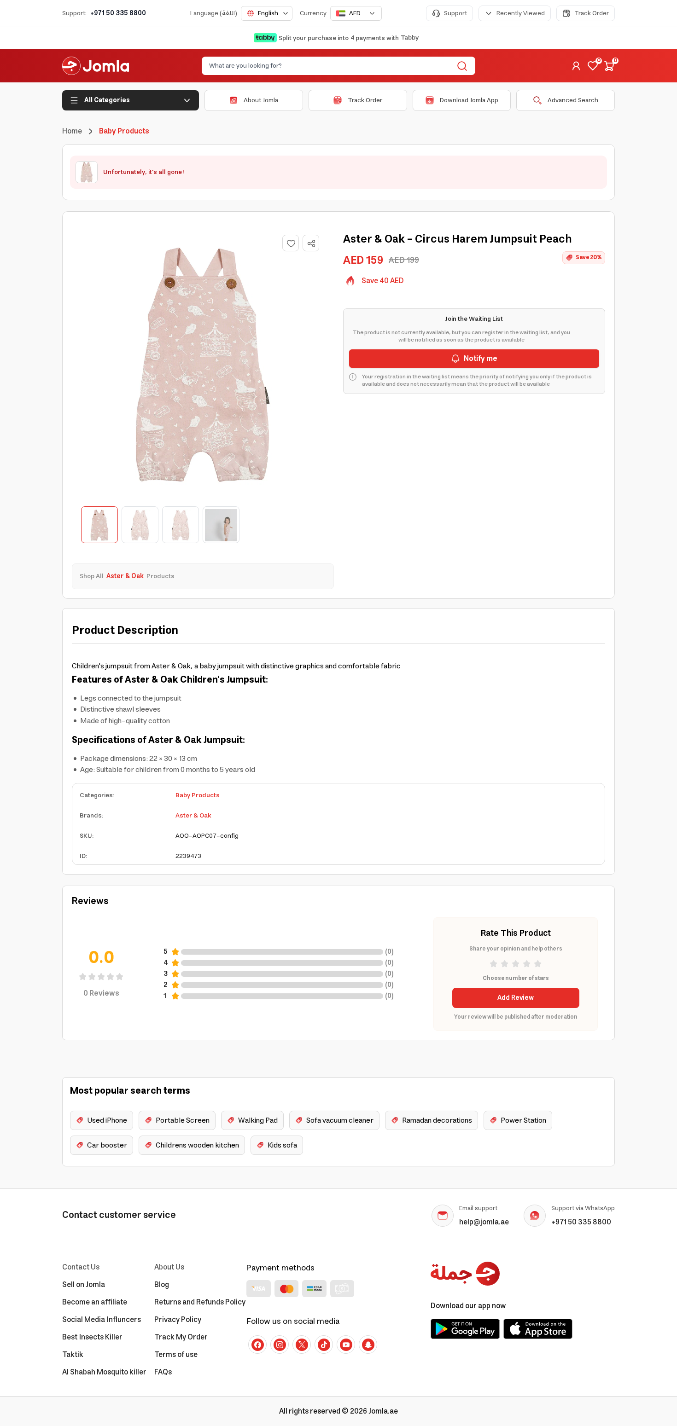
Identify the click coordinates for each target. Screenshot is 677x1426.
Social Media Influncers (101, 1319)
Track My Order (181, 1337)
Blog (161, 1284)
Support (455, 13)
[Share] (311, 243)
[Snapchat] (368, 1344)
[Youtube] (346, 1344)
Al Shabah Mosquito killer (104, 1372)
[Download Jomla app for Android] (465, 1329)
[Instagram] (279, 1344)
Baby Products (197, 795)
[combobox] (266, 13)
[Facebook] (257, 1344)
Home (72, 131)
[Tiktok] (324, 1344)
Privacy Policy (177, 1319)
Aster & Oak (193, 815)
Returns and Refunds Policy (199, 1302)
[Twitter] (302, 1344)
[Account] (576, 65)
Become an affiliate (94, 1302)
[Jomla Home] (95, 66)
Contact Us (80, 1267)
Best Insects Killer (92, 1337)
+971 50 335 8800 (118, 13)
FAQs (163, 1372)
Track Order (591, 13)
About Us (169, 1267)
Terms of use (176, 1354)
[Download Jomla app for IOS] (537, 1329)
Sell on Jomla (83, 1284)
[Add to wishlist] (290, 243)
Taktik (72, 1354)
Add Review (515, 997)
